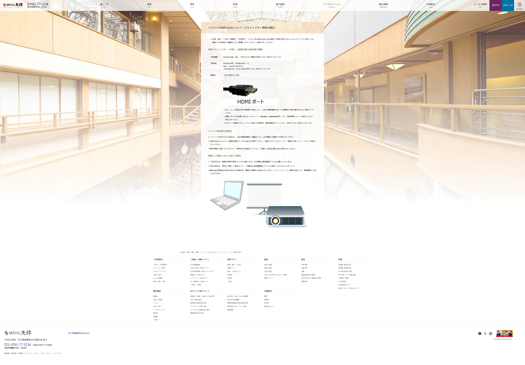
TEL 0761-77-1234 (17, 344)
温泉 (266, 260)
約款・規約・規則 (159, 281)
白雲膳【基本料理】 (345, 265)
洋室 (302, 271)
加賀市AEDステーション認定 (237, 306)
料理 (340, 260)
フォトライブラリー (160, 271)
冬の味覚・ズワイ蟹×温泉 (347, 275)
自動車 (266, 300)
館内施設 (157, 291)
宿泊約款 (13, 353)
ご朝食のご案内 (343, 278)
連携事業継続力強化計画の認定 (237, 303)
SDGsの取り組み (196, 300)
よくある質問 (157, 278)
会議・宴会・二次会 (234, 265)
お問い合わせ (157, 275)
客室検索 (304, 281)
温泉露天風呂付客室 (308, 275)
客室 (303, 260)
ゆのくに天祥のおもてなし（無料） (276, 275)
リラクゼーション (159, 310)
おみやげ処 (157, 306)
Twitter (485, 333)
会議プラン (231, 268)
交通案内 (268, 291)
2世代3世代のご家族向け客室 (311, 278)
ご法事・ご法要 (195, 285)
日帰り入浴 (508, 5)
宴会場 (229, 278)
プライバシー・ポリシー (32, 353)
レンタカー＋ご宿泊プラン (199, 278)
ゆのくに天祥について (199, 291)
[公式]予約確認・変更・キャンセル (202, 271)
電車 (265, 296)
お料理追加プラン (344, 285)
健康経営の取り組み (197, 313)
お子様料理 (342, 281)
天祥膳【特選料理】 (345, 268)
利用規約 (20, 353)
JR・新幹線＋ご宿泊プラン (199, 281)
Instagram (490, 333)
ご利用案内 (158, 260)
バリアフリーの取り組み (198, 306)
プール (155, 303)
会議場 (229, 275)
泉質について (268, 278)
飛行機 (266, 303)
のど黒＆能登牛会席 (345, 271)
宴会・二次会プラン (234, 271)
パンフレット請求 (159, 268)
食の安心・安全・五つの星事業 (237, 296)
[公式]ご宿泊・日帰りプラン (199, 268)
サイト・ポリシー (46, 353)
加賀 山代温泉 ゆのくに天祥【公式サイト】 (13, 5)
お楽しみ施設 (157, 300)
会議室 (155, 316)
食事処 (155, 296)
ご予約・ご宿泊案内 (160, 265)
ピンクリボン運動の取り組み (200, 310)
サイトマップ (57, 353)
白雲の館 (304, 268)
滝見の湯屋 (268, 268)
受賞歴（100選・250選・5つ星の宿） (202, 296)
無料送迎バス (268, 306)
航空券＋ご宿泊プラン (197, 275)
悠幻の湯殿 (268, 265)
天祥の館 (304, 265)
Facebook (480, 333)
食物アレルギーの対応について (348, 288)
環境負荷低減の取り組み (198, 303)
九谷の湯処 (268, 271)
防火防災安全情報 (233, 300)
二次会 (229, 281)
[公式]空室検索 (195, 265)
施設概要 (230, 310)
